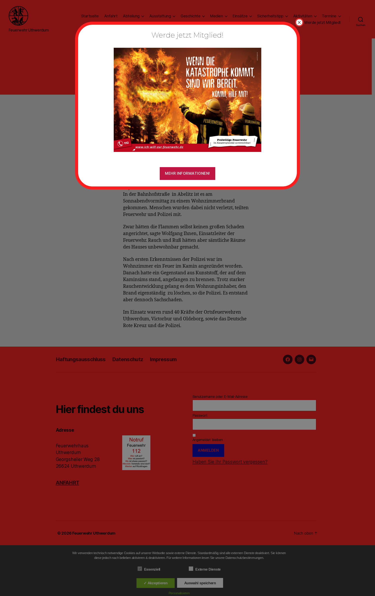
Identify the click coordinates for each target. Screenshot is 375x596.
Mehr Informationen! (187, 173)
